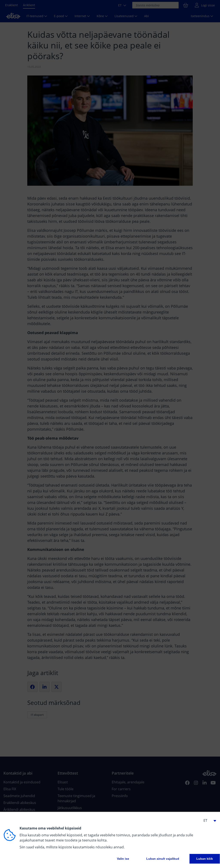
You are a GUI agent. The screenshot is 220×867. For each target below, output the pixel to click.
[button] (208, 820)
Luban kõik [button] (204, 858)
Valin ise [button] (123, 858)
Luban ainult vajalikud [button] (162, 858)
